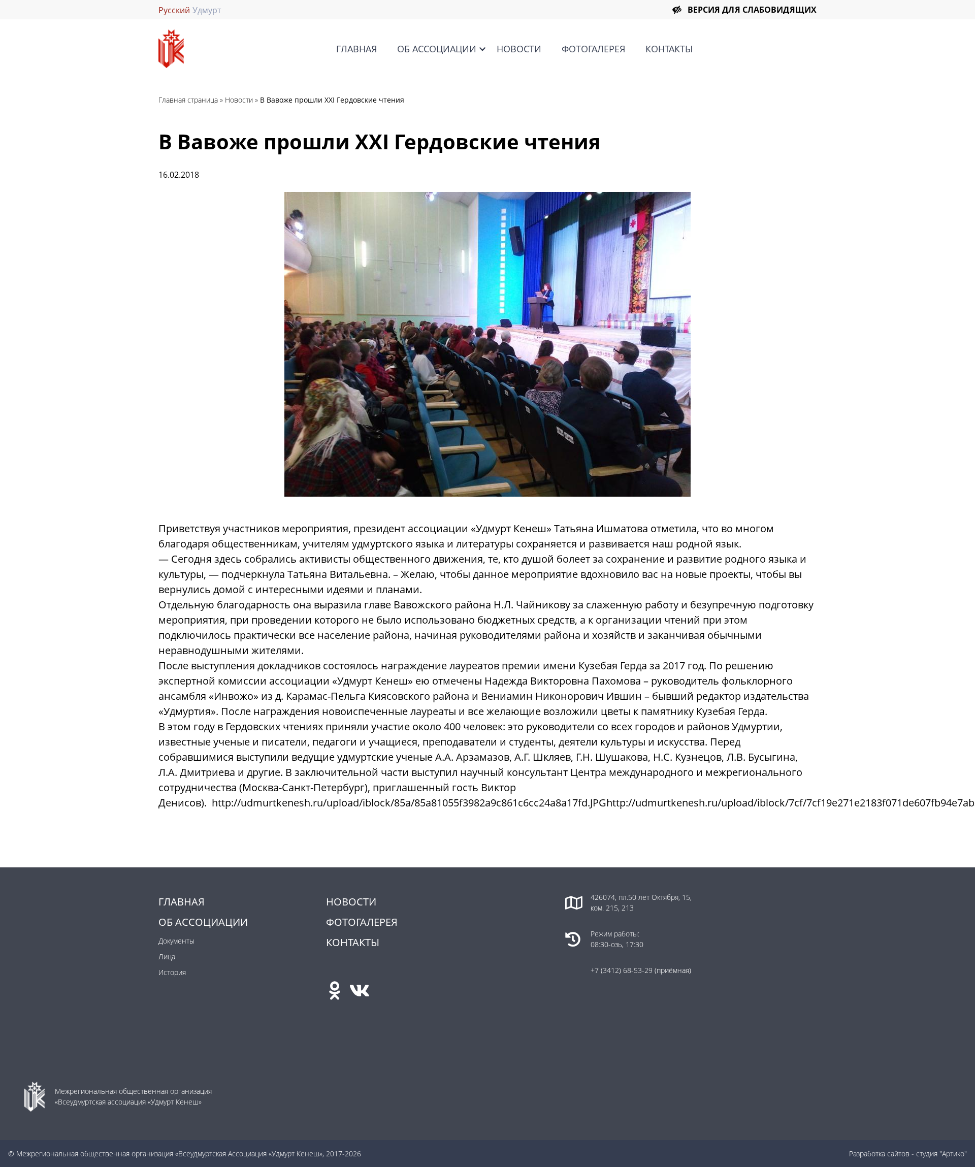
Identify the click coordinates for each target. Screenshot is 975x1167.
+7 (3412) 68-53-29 (623, 970)
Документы (176, 941)
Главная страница (188, 100)
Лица (166, 956)
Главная (356, 49)
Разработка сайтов (879, 1153)
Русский (174, 10)
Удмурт (206, 10)
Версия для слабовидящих (752, 9)
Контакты (669, 49)
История (172, 972)
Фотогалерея (593, 49)
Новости (519, 49)
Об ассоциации (436, 49)
